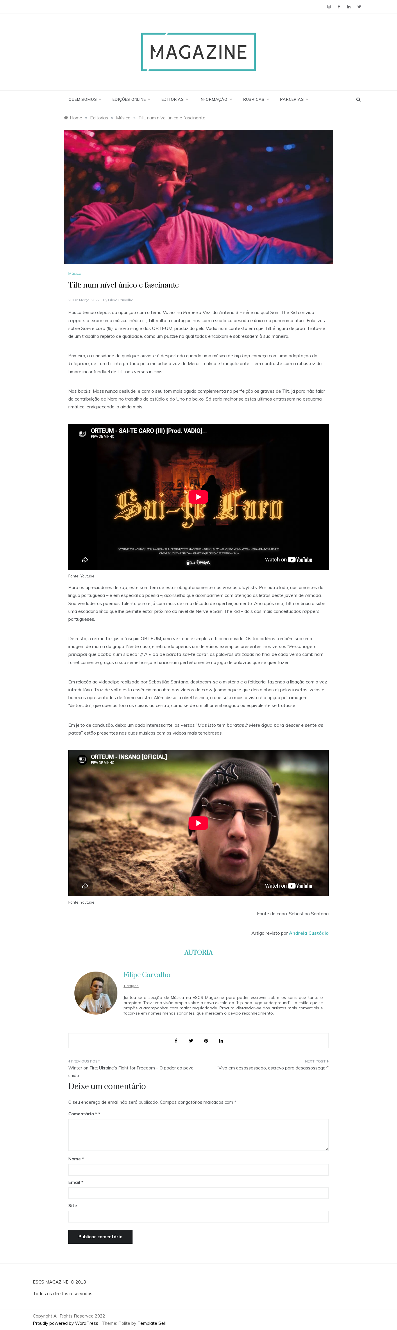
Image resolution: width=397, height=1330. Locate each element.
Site (72, 1205)
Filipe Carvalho (120, 300)
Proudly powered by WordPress (66, 1323)
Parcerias (292, 99)
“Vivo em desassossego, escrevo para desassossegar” (273, 1068)
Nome (76, 1159)
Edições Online (129, 99)
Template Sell (151, 1323)
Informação (214, 99)
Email (75, 1182)
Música (74, 273)
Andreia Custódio (309, 933)
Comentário (82, 1114)
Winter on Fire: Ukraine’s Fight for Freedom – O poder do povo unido (131, 1071)
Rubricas (253, 99)
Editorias (173, 99)
